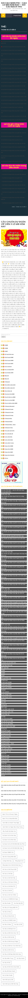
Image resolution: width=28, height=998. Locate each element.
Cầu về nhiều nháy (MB (8, 726)
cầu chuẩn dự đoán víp (9, 831)
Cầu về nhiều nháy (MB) (11, 403)
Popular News (17, 15)
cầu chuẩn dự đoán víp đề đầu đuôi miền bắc (13, 532)
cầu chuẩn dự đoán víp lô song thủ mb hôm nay (12, 567)
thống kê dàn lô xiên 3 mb (11, 302)
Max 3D (7, 375)
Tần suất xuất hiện (9, 430)
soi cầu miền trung (8, 958)
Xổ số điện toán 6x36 (10, 384)
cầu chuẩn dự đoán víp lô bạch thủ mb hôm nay (12, 559)
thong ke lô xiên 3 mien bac (14, 314)
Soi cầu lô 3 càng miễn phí (10, 907)
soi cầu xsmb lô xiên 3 (10, 275)
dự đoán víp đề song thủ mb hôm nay (12, 536)
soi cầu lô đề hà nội (8, 937)
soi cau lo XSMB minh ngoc (10, 899)
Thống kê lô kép (9, 415)
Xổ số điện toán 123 (10, 388)
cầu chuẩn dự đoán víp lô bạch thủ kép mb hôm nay (14, 554)
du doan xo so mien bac (9, 839)
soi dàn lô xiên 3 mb (9, 278)
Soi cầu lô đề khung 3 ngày (10, 941)
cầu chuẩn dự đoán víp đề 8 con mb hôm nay (13, 519)
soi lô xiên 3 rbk (10, 291)
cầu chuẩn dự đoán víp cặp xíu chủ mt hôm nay (12, 594)
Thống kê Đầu (8, 418)
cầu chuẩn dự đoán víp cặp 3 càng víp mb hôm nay (13, 501)
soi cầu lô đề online (8, 950)
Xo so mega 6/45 (9, 369)
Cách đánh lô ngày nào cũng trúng (13, 827)
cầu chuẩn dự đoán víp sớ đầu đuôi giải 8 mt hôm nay (13, 608)
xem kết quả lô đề (8, 979)
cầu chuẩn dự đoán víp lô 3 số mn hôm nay (12, 641)
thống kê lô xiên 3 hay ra (11, 308)
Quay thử (4, 763)
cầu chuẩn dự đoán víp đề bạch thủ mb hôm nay (13, 528)
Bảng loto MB (5, 755)
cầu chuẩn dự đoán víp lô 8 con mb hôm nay (13, 548)
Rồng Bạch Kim (19, 861)
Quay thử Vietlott (9, 455)
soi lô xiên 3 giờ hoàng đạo (14, 286)
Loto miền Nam (9, 439)
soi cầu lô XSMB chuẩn (9, 920)
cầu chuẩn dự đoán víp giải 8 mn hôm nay (13, 638)
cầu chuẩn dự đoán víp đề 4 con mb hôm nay (13, 510)
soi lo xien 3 (19, 278)
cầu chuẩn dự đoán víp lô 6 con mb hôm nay (13, 544)
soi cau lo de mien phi (9, 886)
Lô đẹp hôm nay (7, 861)
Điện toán (4, 707)
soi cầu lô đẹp (7, 924)
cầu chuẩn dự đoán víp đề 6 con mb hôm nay (13, 515)
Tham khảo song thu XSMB (11, 299)
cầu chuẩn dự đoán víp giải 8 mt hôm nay (13, 602)
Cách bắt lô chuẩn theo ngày (11, 822)
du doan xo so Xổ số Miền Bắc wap (12, 848)
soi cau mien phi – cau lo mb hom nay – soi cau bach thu (14, 5)
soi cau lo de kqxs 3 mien (10, 882)
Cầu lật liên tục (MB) (10, 397)
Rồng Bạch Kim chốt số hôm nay (12, 865)
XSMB (6, 345)
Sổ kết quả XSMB (9, 357)
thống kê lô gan (5, 730)
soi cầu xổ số (6, 962)
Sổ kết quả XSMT (9, 363)
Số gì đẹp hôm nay (6, 665)
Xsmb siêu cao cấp (15, 262)
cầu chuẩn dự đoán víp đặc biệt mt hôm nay (13, 598)
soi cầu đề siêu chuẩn (9, 971)
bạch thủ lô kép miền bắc (10, 818)
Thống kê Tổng (9, 427)
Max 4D (7, 378)
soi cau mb (8, 271)
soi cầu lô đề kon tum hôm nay (12, 945)
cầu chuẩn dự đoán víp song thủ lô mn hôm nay (12, 654)
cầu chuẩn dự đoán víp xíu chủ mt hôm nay (13, 621)
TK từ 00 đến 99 (9, 433)
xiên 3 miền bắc (13, 325)
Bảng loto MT (5, 758)
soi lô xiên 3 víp (16, 293)
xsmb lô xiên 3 (14, 326)
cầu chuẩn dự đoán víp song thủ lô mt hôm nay (14, 617)
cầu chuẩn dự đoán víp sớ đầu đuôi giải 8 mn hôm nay (13, 646)
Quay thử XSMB (9, 446)
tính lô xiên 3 (13, 315)
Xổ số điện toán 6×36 (7, 709)
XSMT (6, 351)
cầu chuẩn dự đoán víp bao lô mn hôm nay (14, 626)
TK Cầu (3, 716)
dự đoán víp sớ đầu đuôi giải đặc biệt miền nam (14, 650)
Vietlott (3, 690)
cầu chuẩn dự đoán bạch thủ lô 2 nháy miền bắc (12, 497)
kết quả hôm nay (9, 354)
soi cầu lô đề (18, 924)
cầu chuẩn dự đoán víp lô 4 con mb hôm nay (13, 539)
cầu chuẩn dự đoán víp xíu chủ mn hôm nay (13, 659)
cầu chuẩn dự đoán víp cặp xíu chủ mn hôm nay (12, 630)
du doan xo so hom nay (9, 835)
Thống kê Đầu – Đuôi (10, 424)
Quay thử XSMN (9, 449)
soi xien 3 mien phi (14, 295)
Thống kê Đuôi (8, 421)
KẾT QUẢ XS (5, 667)
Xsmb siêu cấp (5, 494)
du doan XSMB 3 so (8, 852)
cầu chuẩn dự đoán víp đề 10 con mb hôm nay (13, 523)
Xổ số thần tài (8, 391)
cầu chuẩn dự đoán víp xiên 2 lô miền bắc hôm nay (13, 576)
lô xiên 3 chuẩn (9, 269)
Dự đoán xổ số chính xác (8, 662)
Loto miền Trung (9, 443)
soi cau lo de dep (7, 873)
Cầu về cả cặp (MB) (10, 400)
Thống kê (7, 381)
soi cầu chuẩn (7, 903)
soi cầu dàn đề (18, 903)
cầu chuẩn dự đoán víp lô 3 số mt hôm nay (14, 604)
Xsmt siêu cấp (5, 589)
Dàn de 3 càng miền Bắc (9, 856)
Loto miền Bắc (8, 436)
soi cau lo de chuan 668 (9, 869)
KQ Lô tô (3, 753)
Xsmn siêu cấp (5, 625)
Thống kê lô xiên (9, 412)
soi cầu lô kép (7, 911)
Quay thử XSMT (9, 452)
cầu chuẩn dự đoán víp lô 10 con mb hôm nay (13, 506)
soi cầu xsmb (20, 958)
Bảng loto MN (5, 760)
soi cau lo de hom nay (9, 878)
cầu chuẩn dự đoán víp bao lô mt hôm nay (13, 590)
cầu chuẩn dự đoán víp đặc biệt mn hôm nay (13, 634)
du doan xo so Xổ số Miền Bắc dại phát (14, 844)
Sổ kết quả (4, 680)
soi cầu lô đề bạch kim (9, 928)
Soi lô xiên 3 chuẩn (17, 282)
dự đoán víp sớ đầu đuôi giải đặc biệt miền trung (14, 612)
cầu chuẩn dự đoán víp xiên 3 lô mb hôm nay (13, 224)
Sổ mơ (6, 458)
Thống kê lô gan (9, 409)
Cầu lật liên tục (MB (7, 721)
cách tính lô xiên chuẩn (14, 266)
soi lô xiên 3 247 (15, 280)
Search (3, 336)
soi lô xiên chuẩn (7, 975)
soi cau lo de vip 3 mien (9, 895)
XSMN (6, 348)
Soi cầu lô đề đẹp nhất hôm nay (12, 954)
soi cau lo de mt (7, 890)
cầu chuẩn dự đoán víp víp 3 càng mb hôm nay (14, 572)
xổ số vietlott (8, 366)
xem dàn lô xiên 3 (10, 319)
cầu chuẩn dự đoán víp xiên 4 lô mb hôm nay (13, 585)
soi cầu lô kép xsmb (8, 916)
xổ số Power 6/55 (9, 372)
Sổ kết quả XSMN (9, 360)
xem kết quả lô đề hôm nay (10, 984)
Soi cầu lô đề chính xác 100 (10, 933)
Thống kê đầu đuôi (9, 406)
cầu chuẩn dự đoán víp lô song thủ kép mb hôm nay (14, 563)
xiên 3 (6, 325)
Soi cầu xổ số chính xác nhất (11, 967)
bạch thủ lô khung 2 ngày (10, 814)
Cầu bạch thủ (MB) (10, 394)
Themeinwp (16, 995)
